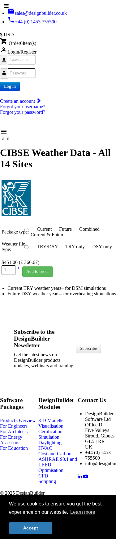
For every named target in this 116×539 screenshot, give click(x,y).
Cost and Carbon (54, 453)
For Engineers (14, 426)
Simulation (48, 437)
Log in (10, 86)
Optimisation (50, 470)
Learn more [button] (82, 512)
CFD (43, 475)
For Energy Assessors (11, 439)
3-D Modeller (51, 420)
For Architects (14, 431)
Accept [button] (30, 527)
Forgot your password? (22, 112)
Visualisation (50, 426)
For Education (14, 448)
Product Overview (18, 420)
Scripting (47, 481)
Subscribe (88, 348)
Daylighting (50, 442)
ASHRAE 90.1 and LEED (57, 462)
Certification (50, 431)
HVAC (45, 448)
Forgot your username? (22, 106)
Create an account (18, 101)
